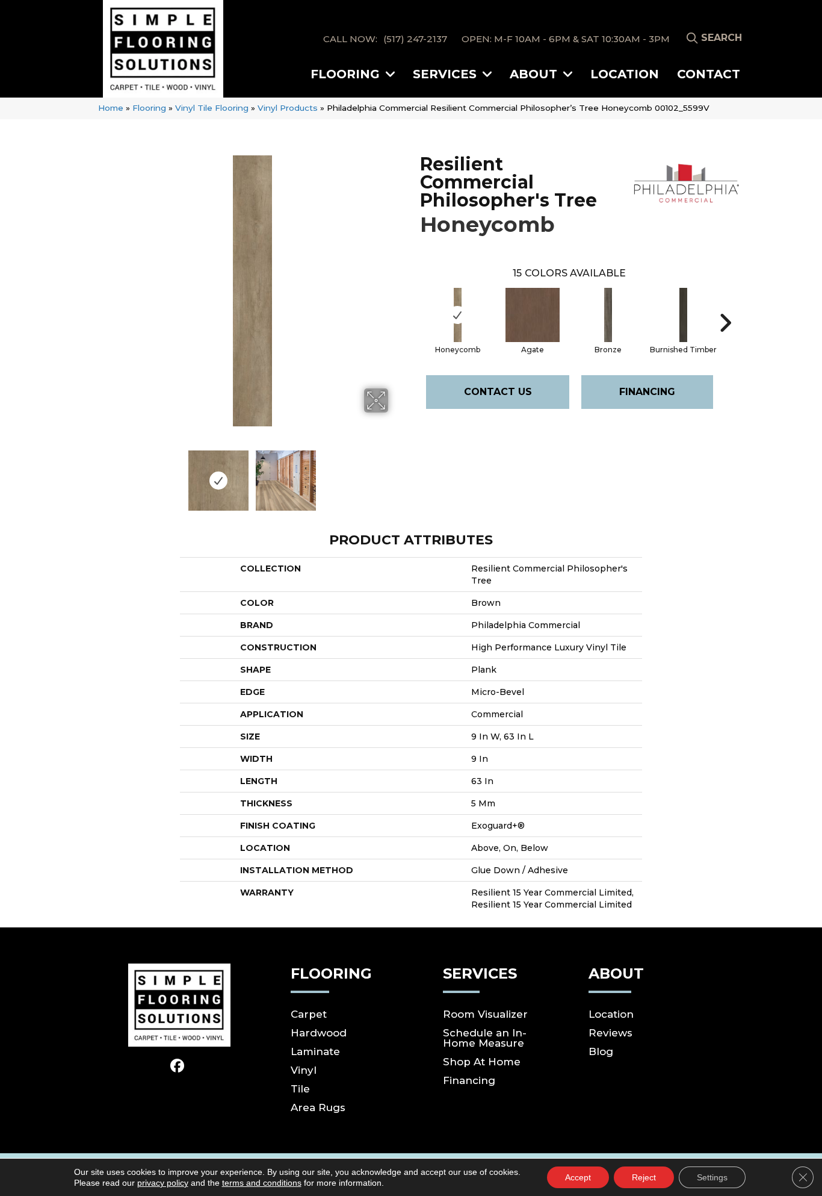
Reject (644, 1177)
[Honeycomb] (458, 315)
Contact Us (498, 391)
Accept (578, 1177)
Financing (647, 391)
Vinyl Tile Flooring (212, 108)
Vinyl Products (288, 108)
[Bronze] (608, 315)
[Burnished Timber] (683, 315)
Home (110, 108)
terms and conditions (261, 1183)
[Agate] (532, 315)
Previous (109, 475)
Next (396, 475)
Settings (712, 1177)
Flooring (149, 108)
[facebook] (178, 1066)
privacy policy (162, 1183)
